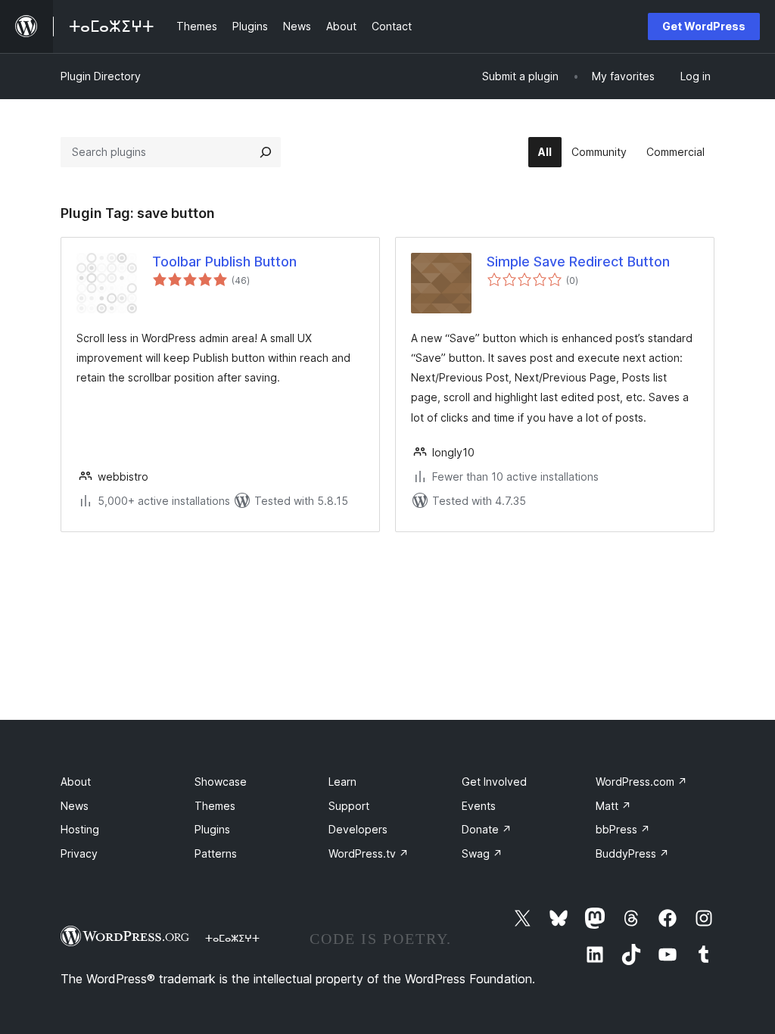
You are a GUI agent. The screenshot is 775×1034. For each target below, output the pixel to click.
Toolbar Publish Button (224, 261)
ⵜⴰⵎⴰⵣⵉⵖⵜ (232, 938)
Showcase (221, 781)
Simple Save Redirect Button (578, 261)
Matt (613, 805)
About (76, 781)
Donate (487, 829)
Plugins (212, 829)
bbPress (623, 829)
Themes (215, 805)
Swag (482, 853)
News (75, 805)
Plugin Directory (101, 76)
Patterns (216, 853)
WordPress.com (641, 781)
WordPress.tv (368, 853)
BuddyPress (632, 853)
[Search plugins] (266, 152)
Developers (358, 829)
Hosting (80, 829)
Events (479, 805)
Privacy (79, 853)
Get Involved (494, 781)
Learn (342, 781)
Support (348, 805)
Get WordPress (703, 26)
